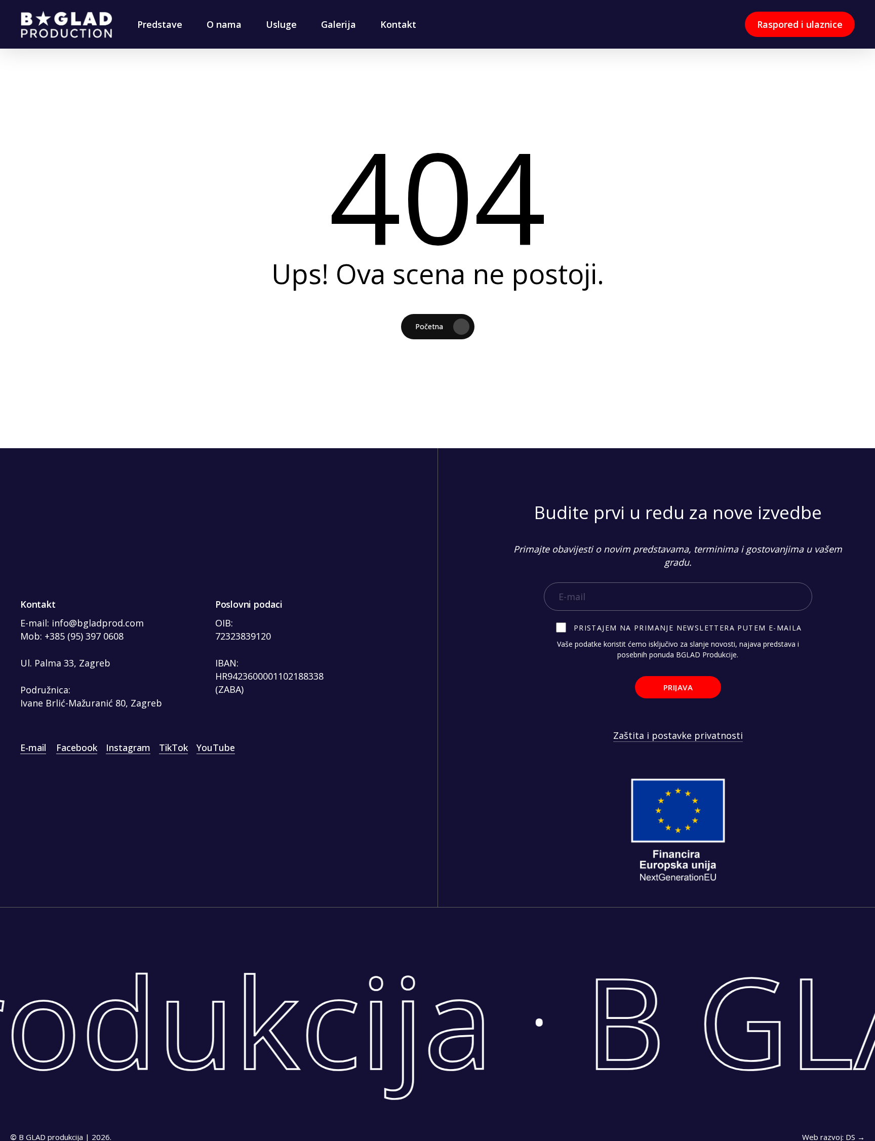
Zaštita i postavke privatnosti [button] (678, 735)
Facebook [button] (76, 747)
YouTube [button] (215, 747)
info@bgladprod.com (98, 623)
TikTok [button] (173, 747)
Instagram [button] (128, 747)
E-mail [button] (33, 747)
